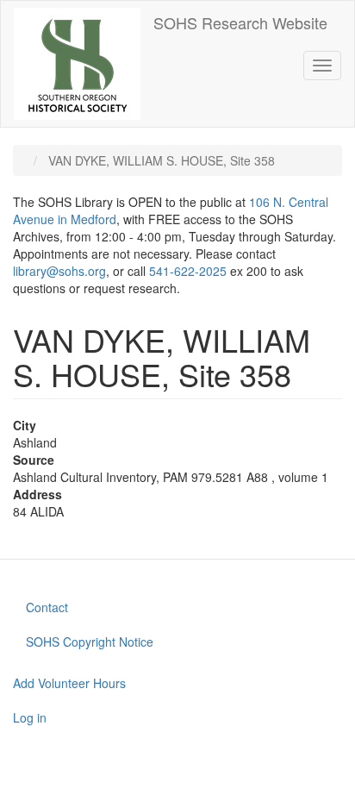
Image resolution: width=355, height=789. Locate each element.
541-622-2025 (188, 270)
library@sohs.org (59, 270)
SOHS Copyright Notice (89, 641)
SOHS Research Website (240, 22)
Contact (47, 607)
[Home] (77, 64)
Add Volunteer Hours (69, 683)
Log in (30, 717)
